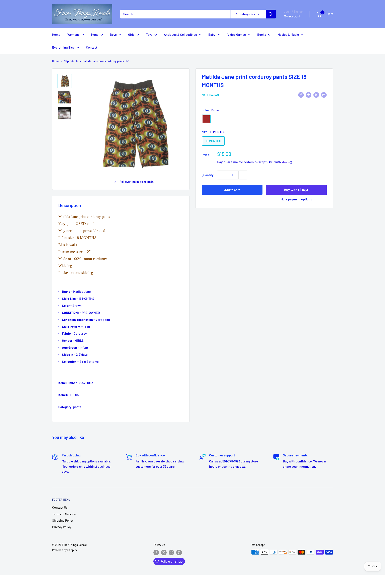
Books (261, 34)
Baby (212, 34)
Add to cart (232, 190)
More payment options (296, 199)
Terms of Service (64, 514)
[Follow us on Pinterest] (179, 552)
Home (56, 34)
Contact (91, 47)
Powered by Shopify (64, 550)
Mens (94, 34)
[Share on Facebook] (301, 94)
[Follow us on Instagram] (171, 552)
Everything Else (63, 47)
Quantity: (208, 175)
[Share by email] (324, 94)
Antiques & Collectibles (180, 34)
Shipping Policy (63, 520)
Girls (131, 34)
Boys (113, 34)
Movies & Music (288, 34)
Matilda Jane (211, 95)
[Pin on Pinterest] (308, 94)
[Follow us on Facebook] (156, 552)
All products (71, 61)
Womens (73, 34)
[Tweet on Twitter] (316, 94)
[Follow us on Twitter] (164, 552)
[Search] (271, 14)
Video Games (236, 34)
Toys (149, 34)
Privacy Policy (61, 527)
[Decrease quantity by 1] (221, 175)
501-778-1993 (231, 461)
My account (292, 16)
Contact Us (60, 507)
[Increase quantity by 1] (243, 175)
